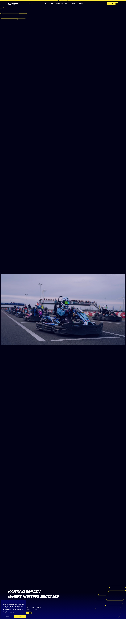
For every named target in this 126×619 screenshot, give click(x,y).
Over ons (67, 3)
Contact (80, 3)
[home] (13, 4)
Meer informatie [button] (10, 612)
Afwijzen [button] (7, 616)
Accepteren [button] (20, 616)
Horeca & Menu (59, 3)
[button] (45, 3)
